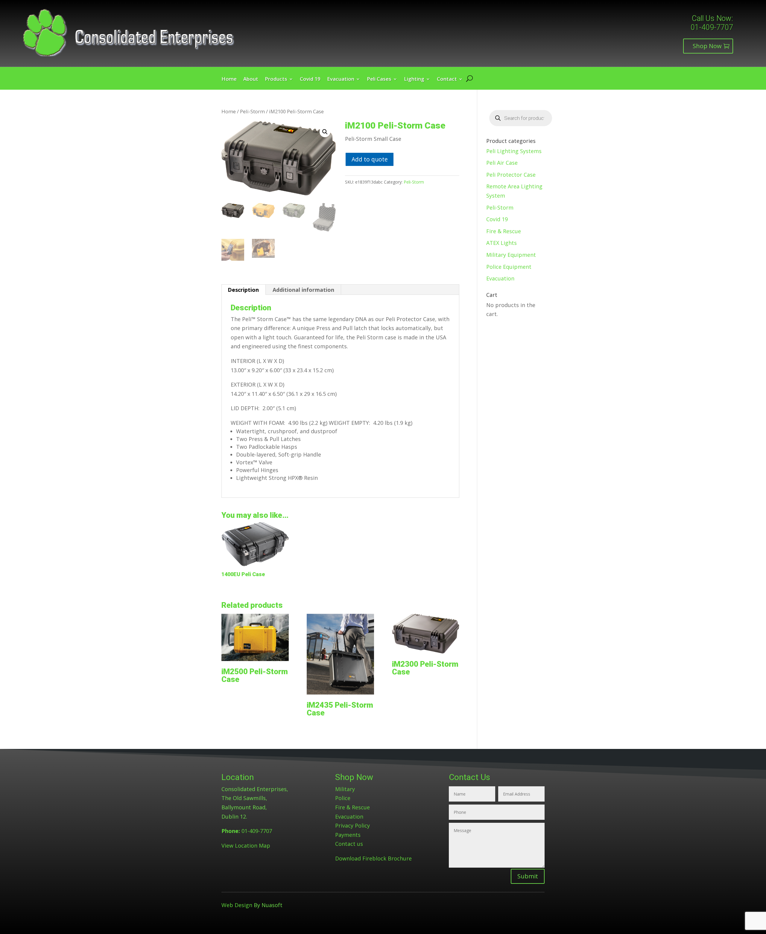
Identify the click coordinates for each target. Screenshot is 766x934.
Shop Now (707, 46)
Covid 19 (310, 79)
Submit (527, 876)
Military (345, 789)
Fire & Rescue (503, 231)
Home (229, 79)
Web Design (236, 905)
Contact (447, 79)
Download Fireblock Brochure (373, 858)
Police (342, 798)
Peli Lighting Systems (514, 151)
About (250, 79)
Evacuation (340, 79)
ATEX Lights (501, 242)
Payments (348, 834)
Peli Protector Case (511, 174)
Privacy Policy (352, 825)
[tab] (243, 290)
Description (243, 289)
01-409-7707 (712, 27)
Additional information (303, 289)
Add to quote (370, 159)
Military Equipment (511, 254)
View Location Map (245, 845)
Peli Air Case (502, 162)
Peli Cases (379, 79)
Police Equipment (508, 266)
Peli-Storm (252, 111)
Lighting (414, 79)
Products (276, 79)
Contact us (349, 843)
